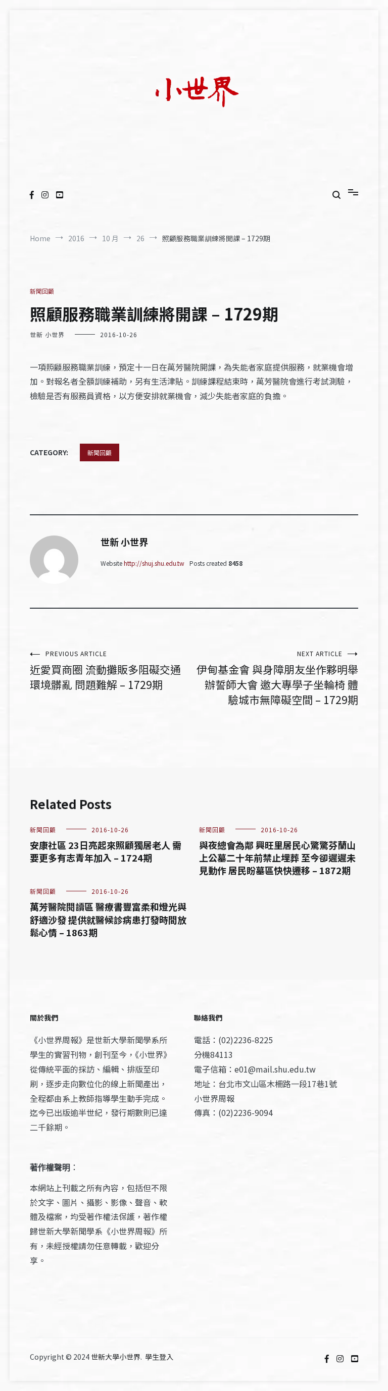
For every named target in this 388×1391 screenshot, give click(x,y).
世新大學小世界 (115, 1357)
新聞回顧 (42, 291)
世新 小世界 (47, 334)
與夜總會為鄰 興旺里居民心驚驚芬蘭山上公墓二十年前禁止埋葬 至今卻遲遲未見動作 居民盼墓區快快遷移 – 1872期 (277, 857)
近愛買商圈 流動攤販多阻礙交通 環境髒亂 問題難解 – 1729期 (105, 670)
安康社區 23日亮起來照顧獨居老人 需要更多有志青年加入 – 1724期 (105, 851)
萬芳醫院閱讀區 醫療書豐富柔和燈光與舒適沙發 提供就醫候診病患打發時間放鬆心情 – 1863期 (108, 919)
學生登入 (159, 1357)
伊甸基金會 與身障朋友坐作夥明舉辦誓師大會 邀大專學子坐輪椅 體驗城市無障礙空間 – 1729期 (277, 678)
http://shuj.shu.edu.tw (154, 563)
